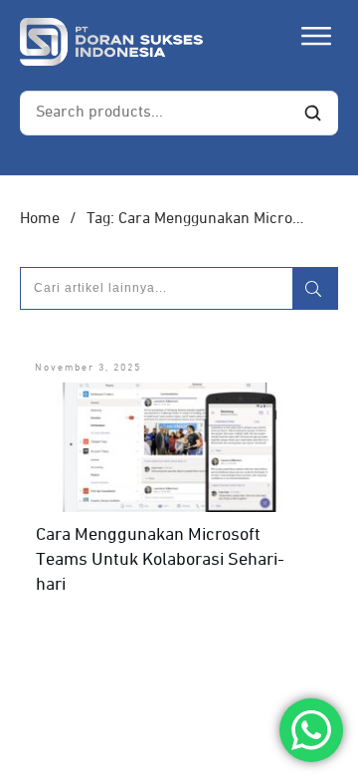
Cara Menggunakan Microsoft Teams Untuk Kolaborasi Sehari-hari (160, 560)
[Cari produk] (312, 113)
